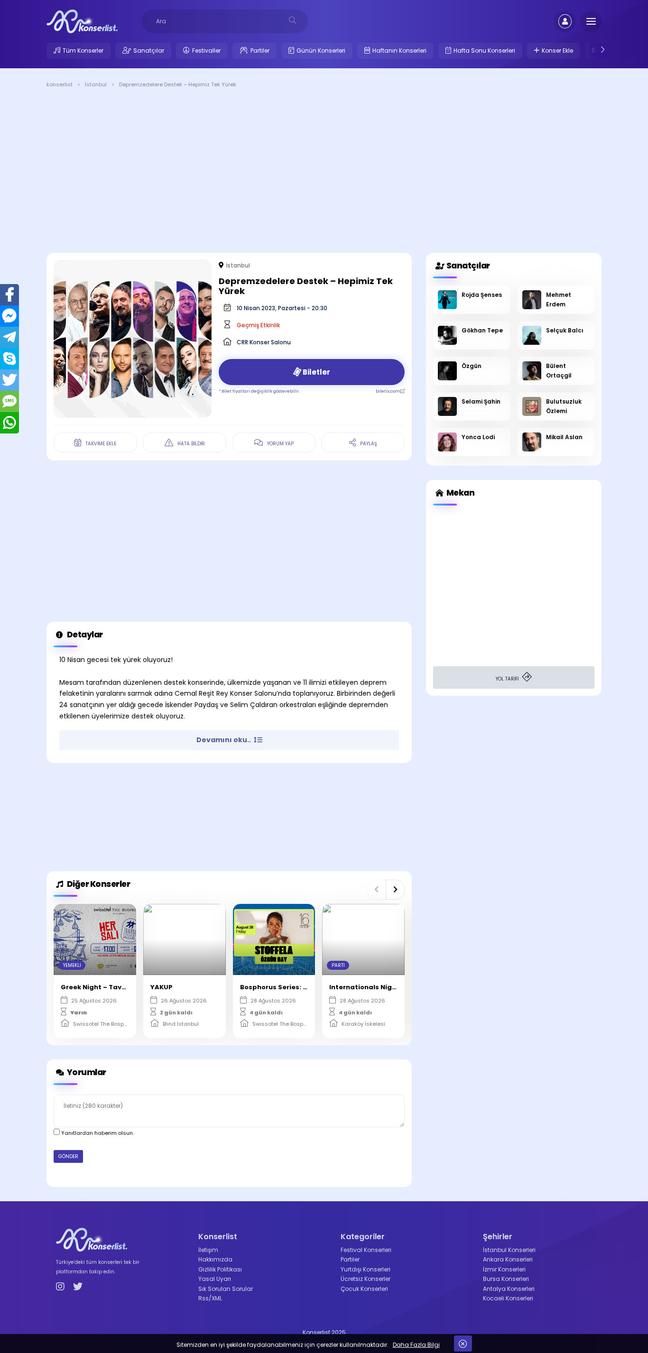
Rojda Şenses (482, 295)
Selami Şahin (481, 401)
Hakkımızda (215, 1259)
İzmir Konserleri (504, 1269)
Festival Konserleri (366, 1250)
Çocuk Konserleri (364, 1289)
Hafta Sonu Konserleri (484, 50)
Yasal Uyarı (214, 1279)
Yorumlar (85, 1072)
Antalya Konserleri (509, 1289)
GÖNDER (68, 1156)
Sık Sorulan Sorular (225, 1289)
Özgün (471, 366)
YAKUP (161, 987)
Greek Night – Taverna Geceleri (114, 987)
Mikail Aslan (564, 437)
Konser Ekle (557, 50)
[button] (376, 889)
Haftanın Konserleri (399, 50)
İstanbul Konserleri (509, 1250)
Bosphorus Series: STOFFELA (287, 987)
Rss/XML (210, 1298)
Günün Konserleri (320, 50)
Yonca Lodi (478, 437)
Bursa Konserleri (506, 1279)
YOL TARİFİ (508, 678)
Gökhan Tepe (482, 330)
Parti (338, 965)
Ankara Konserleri (508, 1259)
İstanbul (238, 265)
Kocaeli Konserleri (508, 1298)
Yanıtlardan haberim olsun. (97, 1133)
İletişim (208, 1250)
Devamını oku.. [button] (224, 740)
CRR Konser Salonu (264, 342)
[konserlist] (82, 21)
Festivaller (206, 50)
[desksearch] (292, 20)
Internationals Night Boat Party (383, 987)
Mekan (459, 492)
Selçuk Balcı (564, 330)
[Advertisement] (324, 172)
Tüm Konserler (83, 50)
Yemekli (72, 965)
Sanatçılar (148, 50)
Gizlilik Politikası (220, 1269)
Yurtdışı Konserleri (365, 1269)
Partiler (259, 50)
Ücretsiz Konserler (365, 1279)
